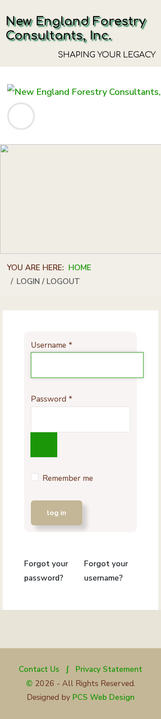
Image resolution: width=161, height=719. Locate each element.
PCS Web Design (103, 697)
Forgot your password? (46, 570)
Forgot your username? (106, 570)
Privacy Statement (109, 669)
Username (51, 345)
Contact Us (39, 669)
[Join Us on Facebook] (80, 633)
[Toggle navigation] (21, 116)
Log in (56, 513)
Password (51, 399)
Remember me (67, 478)
